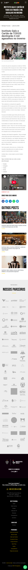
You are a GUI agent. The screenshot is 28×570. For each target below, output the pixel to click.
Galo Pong (14, 543)
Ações (14, 546)
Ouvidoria (14, 517)
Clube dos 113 (14, 510)
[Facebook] (17, 471)
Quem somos (14, 506)
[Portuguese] (15, 2)
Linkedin (5, 171)
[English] (17, 2)
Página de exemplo (14, 550)
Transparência (14, 515)
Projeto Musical (14, 541)
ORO (13, 565)
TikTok (4, 169)
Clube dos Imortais (14, 532)
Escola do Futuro (14, 539)
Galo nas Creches (14, 536)
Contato (14, 525)
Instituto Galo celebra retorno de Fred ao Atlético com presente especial (13, 270)
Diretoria (14, 513)
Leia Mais (3, 228)
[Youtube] (14, 471)
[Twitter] (12, 471)
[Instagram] (11, 471)
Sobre (14, 503)
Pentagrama (17, 565)
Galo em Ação (14, 534)
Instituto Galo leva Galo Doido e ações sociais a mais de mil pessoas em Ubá (14, 226)
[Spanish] (18, 2)
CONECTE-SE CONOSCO (14, 469)
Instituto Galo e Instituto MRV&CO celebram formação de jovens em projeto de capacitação (13, 248)
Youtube (5, 164)
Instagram (5, 166)
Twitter (4, 167)
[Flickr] (15, 471)
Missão (14, 508)
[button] (3, 201)
